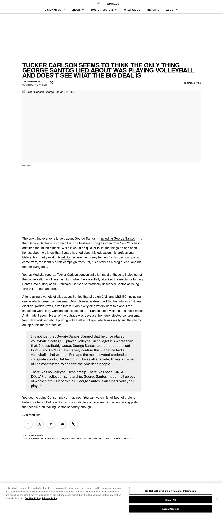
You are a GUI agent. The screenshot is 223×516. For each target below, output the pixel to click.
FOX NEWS (34, 438)
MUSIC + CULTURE (102, 9)
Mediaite (35, 414)
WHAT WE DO (132, 9)
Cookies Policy (33, 498)
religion (66, 257)
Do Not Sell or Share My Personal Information (170, 490)
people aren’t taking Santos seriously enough (59, 406)
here (40, 402)
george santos (50, 438)
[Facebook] (28, 424)
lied (80, 252)
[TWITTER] (51, 82)
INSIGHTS (153, 9)
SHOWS (76, 9)
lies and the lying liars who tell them (87, 438)
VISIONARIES (53, 9)
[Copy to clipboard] (74, 424)
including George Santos (118, 238)
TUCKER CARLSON (121, 438)
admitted (28, 247)
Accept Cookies (170, 508)
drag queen (121, 261)
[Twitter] (40, 424)
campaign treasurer (76, 261)
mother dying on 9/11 (37, 266)
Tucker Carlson (67, 274)
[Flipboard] (51, 424)
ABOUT (170, 9)
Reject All (170, 500)
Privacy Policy (49, 498)
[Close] (217, 499)
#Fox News (37, 435)
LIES (62, 438)
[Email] (62, 424)
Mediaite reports (44, 274)
